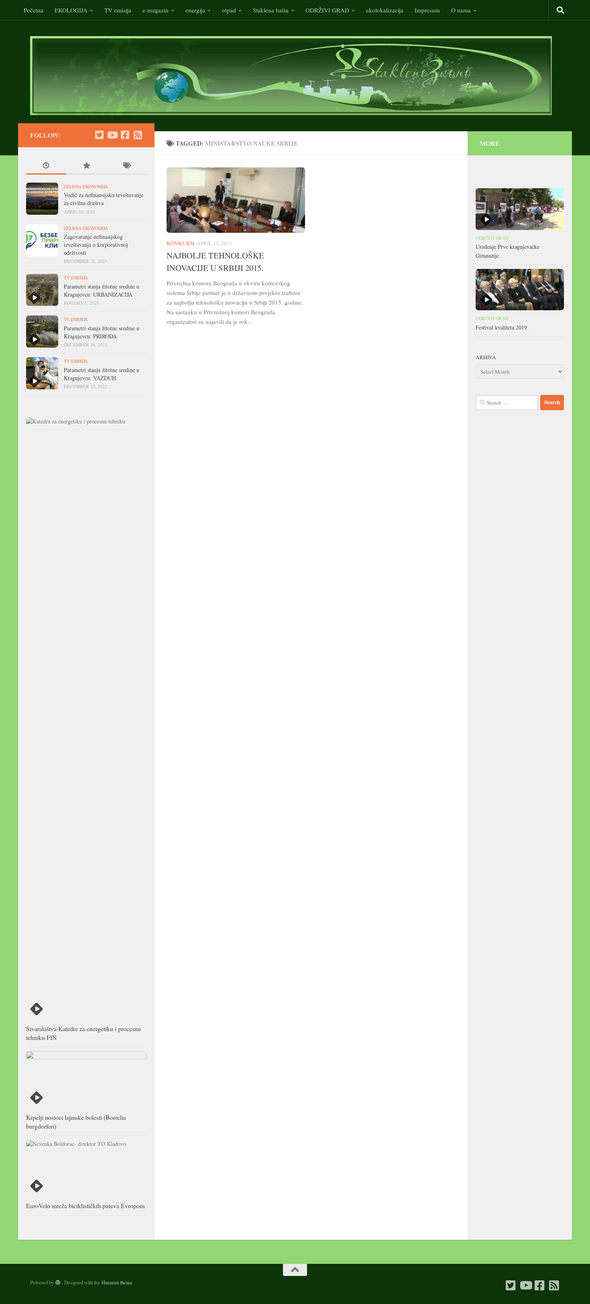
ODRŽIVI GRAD (327, 10)
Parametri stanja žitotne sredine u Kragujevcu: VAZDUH (101, 374)
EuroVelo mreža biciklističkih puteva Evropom (85, 1205)
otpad (229, 10)
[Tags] (126, 166)
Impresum (427, 10)
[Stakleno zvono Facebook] (125, 135)
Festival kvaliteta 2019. (502, 327)
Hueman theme (117, 1282)
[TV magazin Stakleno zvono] (112, 135)
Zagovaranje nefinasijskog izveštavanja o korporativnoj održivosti (96, 244)
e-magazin (155, 10)
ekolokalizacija (384, 10)
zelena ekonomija (86, 186)
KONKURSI (180, 243)
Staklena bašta (271, 10)
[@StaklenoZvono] (99, 135)
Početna (33, 10)
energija (195, 10)
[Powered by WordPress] (57, 1282)
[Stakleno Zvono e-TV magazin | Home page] (291, 75)
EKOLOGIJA (71, 10)
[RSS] (137, 135)
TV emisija (117, 10)
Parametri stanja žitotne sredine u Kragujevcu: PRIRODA (101, 332)
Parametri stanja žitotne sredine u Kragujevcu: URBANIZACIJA (101, 290)
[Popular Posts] (86, 166)
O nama (461, 10)
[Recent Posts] (46, 166)
